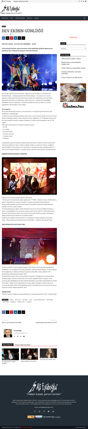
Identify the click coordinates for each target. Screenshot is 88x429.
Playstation (13, 301)
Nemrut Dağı (6, 301)
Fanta (31, 299)
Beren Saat (17, 299)
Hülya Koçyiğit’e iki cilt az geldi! (28, 361)
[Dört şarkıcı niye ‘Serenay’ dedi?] (48, 353)
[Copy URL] (23, 38)
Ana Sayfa (4, 24)
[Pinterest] (11, 38)
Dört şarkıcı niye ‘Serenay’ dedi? (48, 359)
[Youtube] (85, 1)
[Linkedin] (15, 38)
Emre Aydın (25, 299)
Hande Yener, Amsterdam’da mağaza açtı (71, 63)
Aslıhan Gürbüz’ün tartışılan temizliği (71, 72)
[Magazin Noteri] (53, 411)
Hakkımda (73, 37)
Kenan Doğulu (49, 299)
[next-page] (6, 367)
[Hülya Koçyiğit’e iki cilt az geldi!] (29, 354)
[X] (83, 1)
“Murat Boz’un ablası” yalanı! (71, 58)
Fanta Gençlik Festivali (39, 299)
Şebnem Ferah (21, 301)
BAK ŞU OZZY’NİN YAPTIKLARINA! (11, 322)
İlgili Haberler (8, 345)
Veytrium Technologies (27, 427)
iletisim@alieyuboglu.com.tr (46, 407)
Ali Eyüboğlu (17, 330)
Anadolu (11, 299)
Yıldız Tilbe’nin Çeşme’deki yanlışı (73, 68)
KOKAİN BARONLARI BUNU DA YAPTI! (46, 322)
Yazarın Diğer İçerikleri (23, 345)
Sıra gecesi (29, 301)
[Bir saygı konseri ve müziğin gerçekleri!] (10, 354)
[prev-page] (3, 367)
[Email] (19, 38)
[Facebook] (79, 1)
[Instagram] (81, 1)
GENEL (9, 24)
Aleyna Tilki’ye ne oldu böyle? (71, 77)
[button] (84, 18)
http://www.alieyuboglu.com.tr (21, 333)
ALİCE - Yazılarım (5, 359)
